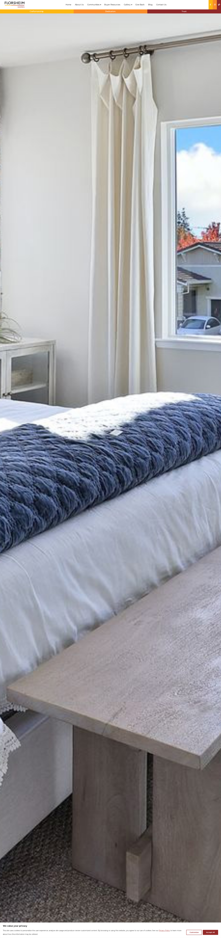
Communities (93, 5)
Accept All (210, 932)
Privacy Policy (164, 931)
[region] (110, 930)
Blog (150, 5)
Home (68, 5)
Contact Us (161, 5)
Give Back (139, 5)
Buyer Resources (112, 5)
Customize (194, 932)
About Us (79, 5)
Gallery (127, 5)
